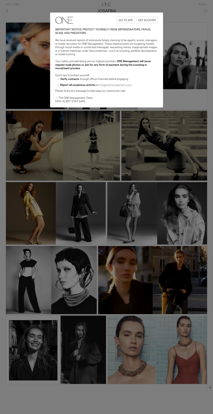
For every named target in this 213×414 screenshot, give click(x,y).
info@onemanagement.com (115, 85)
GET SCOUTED (147, 20)
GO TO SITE (126, 20)
